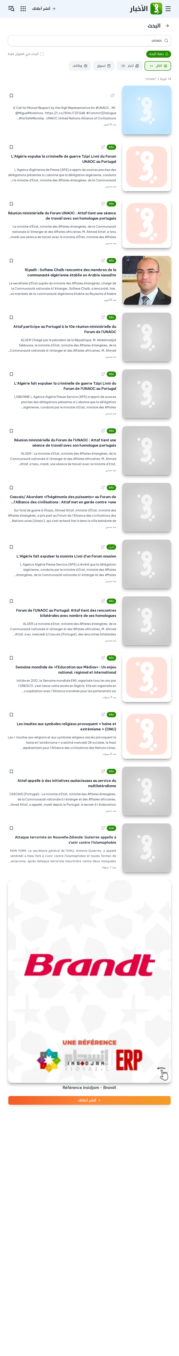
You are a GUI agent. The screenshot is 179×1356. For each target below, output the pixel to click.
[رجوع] (167, 26)
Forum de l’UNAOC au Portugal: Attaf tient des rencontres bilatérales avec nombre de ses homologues (66, 613)
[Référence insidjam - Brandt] (89, 981)
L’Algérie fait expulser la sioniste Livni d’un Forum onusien (66, 556)
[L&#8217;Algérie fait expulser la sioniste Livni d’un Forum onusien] (146, 564)
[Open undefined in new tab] (112, 95)
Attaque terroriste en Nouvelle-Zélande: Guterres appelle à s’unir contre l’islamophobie (65, 840)
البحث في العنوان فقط (23, 54)
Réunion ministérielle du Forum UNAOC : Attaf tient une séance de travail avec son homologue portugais (62, 215)
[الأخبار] (156, 9)
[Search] (166, 40)
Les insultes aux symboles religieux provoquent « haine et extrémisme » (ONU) (66, 726)
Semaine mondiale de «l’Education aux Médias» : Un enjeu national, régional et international (65, 670)
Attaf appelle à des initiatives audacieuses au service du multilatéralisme (66, 783)
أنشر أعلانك (87, 1100)
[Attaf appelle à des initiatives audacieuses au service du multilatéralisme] (146, 791)
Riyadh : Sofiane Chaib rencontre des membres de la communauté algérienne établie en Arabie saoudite (70, 272)
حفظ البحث (156, 54)
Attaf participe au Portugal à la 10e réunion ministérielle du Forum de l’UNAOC (64, 329)
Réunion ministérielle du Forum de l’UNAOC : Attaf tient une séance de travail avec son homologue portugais (65, 442)
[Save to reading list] (11, 95)
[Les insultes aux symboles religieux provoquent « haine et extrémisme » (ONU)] (146, 734)
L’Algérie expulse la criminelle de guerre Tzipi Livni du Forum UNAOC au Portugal (63, 159)
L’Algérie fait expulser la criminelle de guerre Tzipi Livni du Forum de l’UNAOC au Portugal (65, 386)
